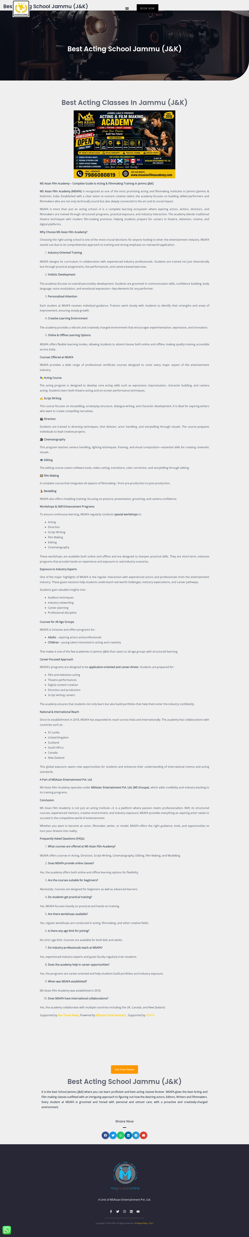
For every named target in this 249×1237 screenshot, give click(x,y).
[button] (127, 8)
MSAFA (150, 1015)
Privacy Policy (141, 1223)
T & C (151, 1223)
